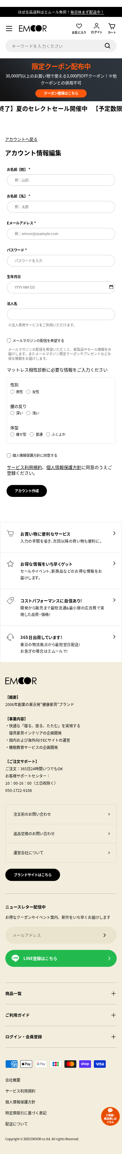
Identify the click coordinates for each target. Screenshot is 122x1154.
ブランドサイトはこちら (33, 874)
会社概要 (12, 1080)
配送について (16, 1123)
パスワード (15, 250)
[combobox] (61, 46)
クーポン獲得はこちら (61, 93)
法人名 (12, 303)
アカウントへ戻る (21, 139)
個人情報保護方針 (63, 467)
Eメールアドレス (20, 223)
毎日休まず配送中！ (87, 11)
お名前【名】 (17, 196)
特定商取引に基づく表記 (26, 1112)
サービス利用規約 (24, 467)
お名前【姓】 (17, 169)
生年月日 (14, 276)
